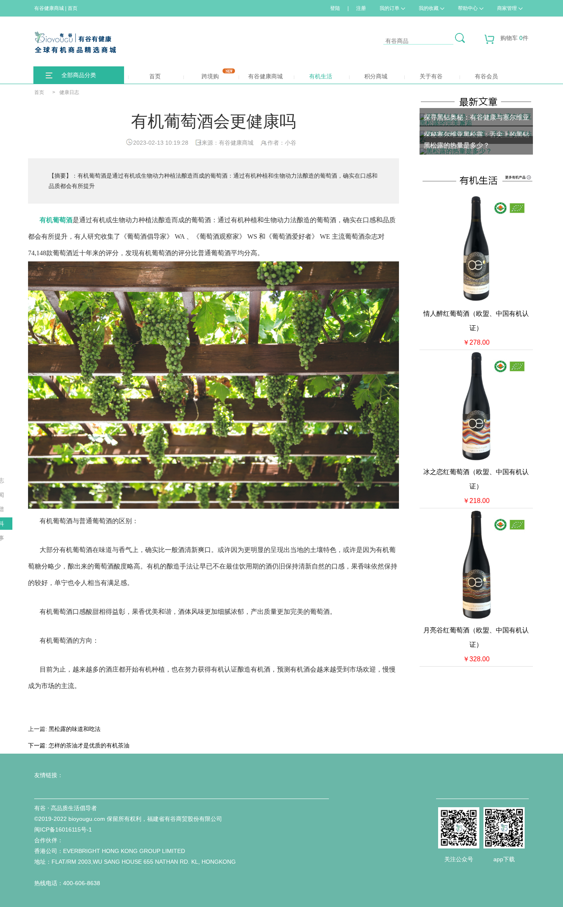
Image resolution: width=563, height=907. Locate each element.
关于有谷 (431, 76)
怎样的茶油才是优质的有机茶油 (89, 745)
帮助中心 (468, 8)
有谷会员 (486, 76)
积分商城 (375, 76)
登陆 (335, 8)
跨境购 (210, 76)
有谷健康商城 (265, 76)
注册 (361, 8)
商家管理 (507, 8)
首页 (155, 76)
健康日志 (69, 92)
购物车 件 (514, 38)
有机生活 (320, 76)
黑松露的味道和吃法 (75, 729)
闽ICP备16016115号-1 (63, 829)
